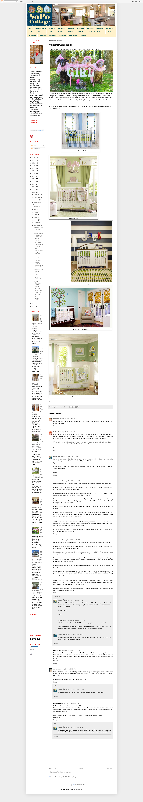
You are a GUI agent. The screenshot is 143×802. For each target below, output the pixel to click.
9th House (41, 32)
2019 (34, 176)
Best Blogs (32, 649)
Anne (55, 669)
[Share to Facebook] (76, 407)
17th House (42, 35)
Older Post (109, 768)
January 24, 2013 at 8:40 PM (76, 620)
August (36, 206)
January (36, 225)
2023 (34, 165)
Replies (57, 596)
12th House (72, 32)
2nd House (61, 28)
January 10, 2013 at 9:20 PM (71, 540)
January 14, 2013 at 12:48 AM (74, 727)
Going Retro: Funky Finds (38, 243)
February (37, 222)
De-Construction (38, 257)
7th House (109, 28)
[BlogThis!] (72, 407)
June (35, 212)
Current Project (41, 28)
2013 (34, 192)
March (36, 220)
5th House (90, 28)
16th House (32, 35)
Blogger (79, 789)
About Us (83, 35)
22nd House (73, 35)
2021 (34, 171)
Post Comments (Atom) (64, 772)
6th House (100, 28)
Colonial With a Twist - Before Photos (38, 297)
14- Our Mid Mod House (96, 32)
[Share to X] (74, 407)
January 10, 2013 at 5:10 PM (69, 456)
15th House (110, 32)
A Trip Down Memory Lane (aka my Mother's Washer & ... (38, 264)
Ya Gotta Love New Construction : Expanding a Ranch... (38, 250)
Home (31, 28)
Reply (55, 426)
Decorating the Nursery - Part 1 (38, 229)
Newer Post (52, 768)
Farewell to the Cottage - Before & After (38, 272)
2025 (34, 160)
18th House (52, 35)
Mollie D (56, 432)
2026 (34, 157)
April (35, 217)
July (35, 209)
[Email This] (70, 407)
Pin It (50, 402)
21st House (62, 35)
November (37, 197)
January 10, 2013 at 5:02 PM (68, 432)
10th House (52, 32)
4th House (80, 28)
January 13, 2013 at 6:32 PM (70, 703)
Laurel (57, 407)
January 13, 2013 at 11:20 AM (74, 689)
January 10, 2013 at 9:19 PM (71, 481)
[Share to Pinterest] (78, 407)
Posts (34, 145)
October (36, 200)
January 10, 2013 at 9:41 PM (74, 600)
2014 (34, 189)
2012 (34, 303)
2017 (34, 181)
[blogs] (34, 647)
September (37, 202)
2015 (34, 187)
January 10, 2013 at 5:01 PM (68, 418)
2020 (34, 173)
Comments (36, 148)
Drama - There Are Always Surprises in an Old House (38, 237)
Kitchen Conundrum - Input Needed (38, 284)
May (35, 214)
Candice (56, 418)
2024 (34, 163)
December (37, 194)
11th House (62, 32)
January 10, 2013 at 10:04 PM (71, 650)
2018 (34, 179)
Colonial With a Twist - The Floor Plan (38, 290)
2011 (34, 306)
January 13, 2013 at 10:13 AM (66, 669)
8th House (32, 32)
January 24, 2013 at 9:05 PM (74, 634)
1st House (52, 28)
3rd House (71, 28)
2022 (34, 168)
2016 (34, 184)
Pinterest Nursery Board (66, 98)
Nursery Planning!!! (38, 278)
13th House (82, 32)
